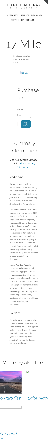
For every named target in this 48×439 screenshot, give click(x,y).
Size (19, 115)
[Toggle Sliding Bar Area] (46, 2)
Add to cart (25, 124)
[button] (36, 19)
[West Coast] (24, 73)
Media (20, 109)
